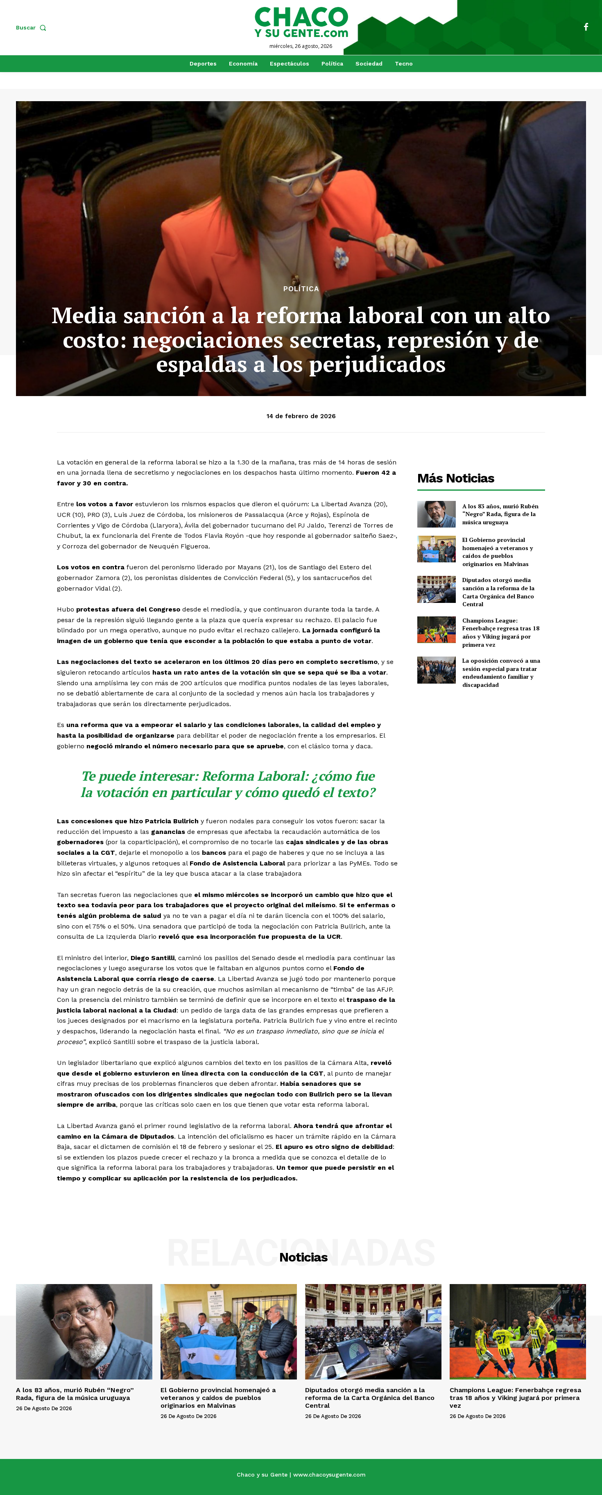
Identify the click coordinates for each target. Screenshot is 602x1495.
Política (301, 288)
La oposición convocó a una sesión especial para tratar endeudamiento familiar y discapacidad (501, 673)
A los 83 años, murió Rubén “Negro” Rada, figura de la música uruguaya (500, 514)
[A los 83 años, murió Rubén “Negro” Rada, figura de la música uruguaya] (436, 514)
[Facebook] (586, 27)
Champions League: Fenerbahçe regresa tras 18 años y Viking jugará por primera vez (500, 632)
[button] (33, 27)
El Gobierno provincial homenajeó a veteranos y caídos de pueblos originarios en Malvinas (497, 552)
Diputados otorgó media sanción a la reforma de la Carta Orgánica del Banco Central (498, 592)
